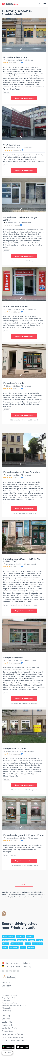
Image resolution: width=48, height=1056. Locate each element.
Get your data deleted (9, 995)
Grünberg (31, 947)
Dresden (5, 944)
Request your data (8, 998)
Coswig (31, 940)
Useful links (7, 1022)
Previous (4, 35)
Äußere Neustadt (8, 936)
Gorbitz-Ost (13, 947)
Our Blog (6, 1015)
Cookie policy (6, 1011)
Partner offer (8, 1025)
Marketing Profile (10, 1028)
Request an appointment (24, 98)
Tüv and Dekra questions (13, 1040)
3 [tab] (27, 49)
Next (43, 35)
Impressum (6, 1000)
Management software (12, 1034)
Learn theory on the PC (13, 1037)
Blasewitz (30, 936)
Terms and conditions (9, 1003)
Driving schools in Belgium (17, 963)
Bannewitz (20, 936)
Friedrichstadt (37, 944)
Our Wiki (6, 1018)
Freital (28, 944)
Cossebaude (22, 940)
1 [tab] (21, 49)
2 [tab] (24, 49)
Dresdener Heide (17, 944)
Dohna (40, 940)
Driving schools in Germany (18, 966)
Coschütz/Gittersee (9, 940)
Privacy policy (6, 1008)
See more (24, 884)
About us (6, 982)
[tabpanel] (24, 35)
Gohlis (5, 947)
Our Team (6, 985)
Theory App (7, 1031)
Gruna (23, 947)
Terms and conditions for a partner (14, 1005)
